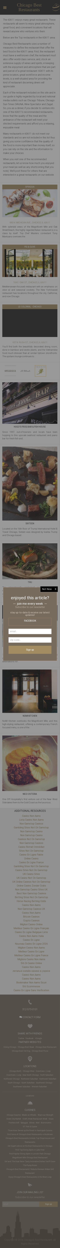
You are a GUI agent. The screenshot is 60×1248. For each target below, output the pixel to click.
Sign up (30, 649)
